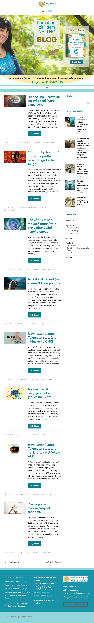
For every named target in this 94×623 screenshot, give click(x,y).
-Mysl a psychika (71, 225)
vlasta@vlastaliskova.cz (27, 207)
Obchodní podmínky (42, 593)
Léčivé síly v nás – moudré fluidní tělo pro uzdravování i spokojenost (42, 226)
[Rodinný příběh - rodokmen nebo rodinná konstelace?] (70, 168)
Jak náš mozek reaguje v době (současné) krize (40, 393)
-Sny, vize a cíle (72, 233)
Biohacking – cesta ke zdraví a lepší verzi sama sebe (44, 101)
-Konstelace (69, 221)
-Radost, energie (73, 230)
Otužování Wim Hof (74, 245)
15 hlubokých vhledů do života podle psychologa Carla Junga (43, 158)
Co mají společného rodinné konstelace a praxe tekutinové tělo (82, 124)
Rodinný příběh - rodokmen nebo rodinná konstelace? (82, 169)
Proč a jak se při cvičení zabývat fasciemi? (39, 508)
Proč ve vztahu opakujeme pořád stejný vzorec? (83, 201)
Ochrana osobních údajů (43, 596)
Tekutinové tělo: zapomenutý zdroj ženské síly (82, 186)
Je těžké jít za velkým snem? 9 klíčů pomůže (44, 281)
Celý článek (34, 134)
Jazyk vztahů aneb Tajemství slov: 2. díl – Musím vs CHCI (43, 338)
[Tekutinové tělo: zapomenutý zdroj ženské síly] (70, 185)
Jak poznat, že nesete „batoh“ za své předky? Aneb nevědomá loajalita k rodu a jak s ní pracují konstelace (83, 147)
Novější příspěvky (53, 562)
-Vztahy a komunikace (73, 238)
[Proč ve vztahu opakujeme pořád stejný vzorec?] (70, 202)
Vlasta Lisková (25, 142)
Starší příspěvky (11, 562)
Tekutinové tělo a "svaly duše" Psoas (78, 249)
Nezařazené (69, 258)
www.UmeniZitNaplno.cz (44, 600)
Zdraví (69, 252)
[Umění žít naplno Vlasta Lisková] (47, 4)
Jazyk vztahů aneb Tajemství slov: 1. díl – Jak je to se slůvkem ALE (44, 451)
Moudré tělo (70, 243)
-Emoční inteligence (74, 228)
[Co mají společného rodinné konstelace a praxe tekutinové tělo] (70, 122)
